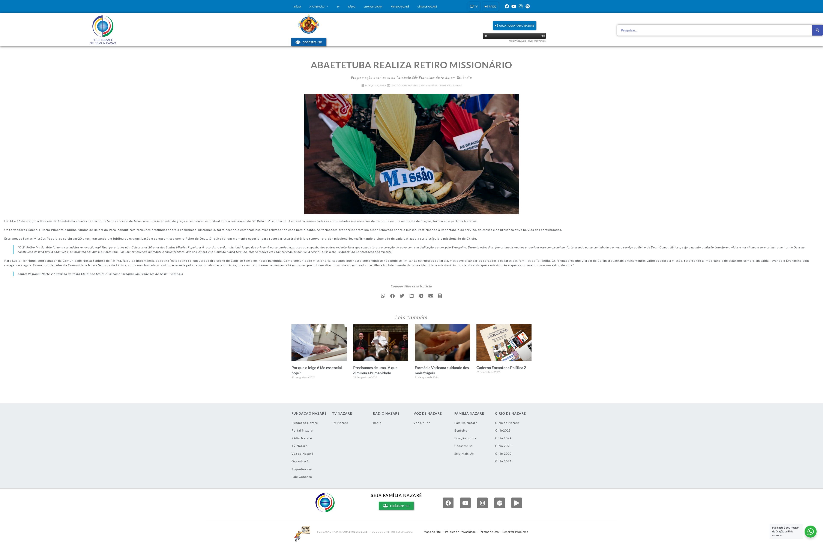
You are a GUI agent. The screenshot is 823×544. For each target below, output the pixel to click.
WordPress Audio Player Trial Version (527, 41)
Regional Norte (451, 85)
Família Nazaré (400, 6)
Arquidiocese (301, 469)
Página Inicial (430, 85)
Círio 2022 (503, 453)
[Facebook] (507, 6)
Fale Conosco (301, 476)
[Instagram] (521, 6)
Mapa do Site (432, 532)
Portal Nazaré (302, 430)
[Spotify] (527, 6)
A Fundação (316, 6)
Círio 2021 (503, 461)
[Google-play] (516, 503)
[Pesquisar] (817, 30)
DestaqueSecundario (405, 85)
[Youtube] (514, 6)
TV (338, 6)
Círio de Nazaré (427, 6)
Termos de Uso (489, 532)
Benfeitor (461, 430)
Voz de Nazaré (302, 453)
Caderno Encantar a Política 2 (501, 367)
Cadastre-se (463, 446)
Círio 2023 (503, 446)
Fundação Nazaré (304, 422)
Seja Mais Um (464, 453)
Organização (301, 461)
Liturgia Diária (373, 6)
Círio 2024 (503, 438)
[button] (514, 25)
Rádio (351, 6)
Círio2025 (503, 430)
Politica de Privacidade (460, 532)
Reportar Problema (515, 532)
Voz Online (422, 422)
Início (297, 6)
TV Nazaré (299, 446)
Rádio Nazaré (301, 438)
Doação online (465, 438)
